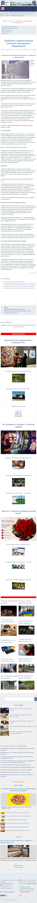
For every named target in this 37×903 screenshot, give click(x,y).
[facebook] (1, 896)
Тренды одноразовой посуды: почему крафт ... (18, 816)
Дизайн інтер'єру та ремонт (9, 28)
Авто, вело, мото (6, 31)
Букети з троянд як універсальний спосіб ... (18, 512)
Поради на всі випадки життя (10, 26)
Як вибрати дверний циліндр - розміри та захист (23, 726)
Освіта (19, 14)
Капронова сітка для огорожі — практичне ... (18, 493)
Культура (24, 14)
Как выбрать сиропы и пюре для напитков (17, 823)
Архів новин (4, 12)
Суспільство (12, 14)
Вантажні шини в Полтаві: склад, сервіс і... (18, 389)
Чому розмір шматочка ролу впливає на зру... (17, 830)
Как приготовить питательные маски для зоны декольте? (20, 285)
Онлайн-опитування (25, 887)
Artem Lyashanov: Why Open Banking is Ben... (18, 544)
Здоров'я (30, 14)
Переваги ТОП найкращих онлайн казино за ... (18, 458)
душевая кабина (14, 311)
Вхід (22, 327)
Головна (9, 21)
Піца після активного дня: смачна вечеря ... (17, 827)
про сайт (9, 888)
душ (8, 311)
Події (7, 14)
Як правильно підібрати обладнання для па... (18, 579)
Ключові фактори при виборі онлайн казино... (18, 475)
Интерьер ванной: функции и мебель (14, 281)
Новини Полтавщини (25, 12)
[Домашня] (2, 9)
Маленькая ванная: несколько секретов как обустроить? (20, 283)
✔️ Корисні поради (22, 21)
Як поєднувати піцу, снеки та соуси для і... (16, 819)
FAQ (21, 890)
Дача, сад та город (7, 30)
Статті (14, 21)
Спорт (1, 15)
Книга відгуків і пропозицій (27, 888)
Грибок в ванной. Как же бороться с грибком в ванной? (19, 286)
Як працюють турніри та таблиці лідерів (18, 425)
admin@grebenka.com (8, 883)
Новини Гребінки (13, 12)
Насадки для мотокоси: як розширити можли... (18, 371)
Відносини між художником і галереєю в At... (18, 341)
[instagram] (6, 896)
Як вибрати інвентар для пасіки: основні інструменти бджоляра (21, 732)
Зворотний (5, 887)
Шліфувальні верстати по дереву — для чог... (18, 562)
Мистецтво (5, 33)
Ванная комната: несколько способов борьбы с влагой (19, 288)
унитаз (15, 312)
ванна (21, 311)
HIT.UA (20, 895)
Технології (7, 15)
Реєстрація (17, 327)
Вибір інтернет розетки (18, 406)
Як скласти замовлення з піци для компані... (17, 812)
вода (11, 312)
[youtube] (3, 896)
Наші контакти (5, 880)
